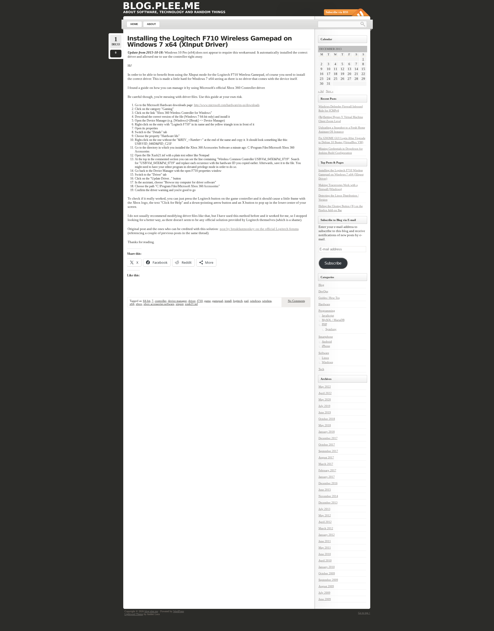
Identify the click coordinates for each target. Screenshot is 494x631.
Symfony (331, 329)
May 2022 (325, 386)
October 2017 (327, 444)
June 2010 (325, 554)
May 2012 (325, 515)
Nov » (329, 91)
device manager (177, 300)
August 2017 (326, 457)
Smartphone (326, 336)
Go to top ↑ (364, 612)
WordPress (178, 611)
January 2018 (327, 431)
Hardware (324, 304)
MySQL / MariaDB (333, 319)
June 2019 (325, 412)
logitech (238, 300)
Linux (325, 357)
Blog (321, 284)
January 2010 (327, 566)
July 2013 (324, 508)
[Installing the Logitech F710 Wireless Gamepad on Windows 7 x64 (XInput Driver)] (219, 42)
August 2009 (326, 586)
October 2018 (327, 418)
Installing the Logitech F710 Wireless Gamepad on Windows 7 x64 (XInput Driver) (341, 174)
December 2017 (328, 438)
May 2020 (325, 399)
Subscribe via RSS (337, 12)
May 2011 (325, 547)
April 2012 (325, 521)
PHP (324, 324)
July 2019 (324, 405)
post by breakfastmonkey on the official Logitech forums (259, 229)
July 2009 (324, 592)
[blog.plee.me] (161, 6)
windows (255, 300)
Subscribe (332, 263)
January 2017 (327, 476)
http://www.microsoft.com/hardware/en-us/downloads (227, 105)
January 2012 (327, 534)
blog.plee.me (151, 611)
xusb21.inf (191, 303)
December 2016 (328, 483)
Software (324, 352)
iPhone (326, 345)
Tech (321, 369)
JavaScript (328, 315)
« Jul (321, 91)
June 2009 (325, 599)
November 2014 (328, 496)
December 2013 (328, 502)
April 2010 (325, 560)
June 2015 (325, 489)
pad (246, 300)
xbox (139, 303)
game (207, 300)
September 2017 (328, 451)
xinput (179, 303)
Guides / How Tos (329, 297)
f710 (200, 300)
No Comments (296, 300)
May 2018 (325, 425)
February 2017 (327, 470)
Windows (327, 362)
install (228, 300)
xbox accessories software (159, 303)
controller (160, 300)
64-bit (146, 300)
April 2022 (325, 393)
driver (192, 300)
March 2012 (326, 528)
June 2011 (325, 541)
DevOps (323, 291)
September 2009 (328, 579)
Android (327, 341)
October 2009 (327, 573)
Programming (327, 310)
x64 (132, 303)
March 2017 (326, 463)
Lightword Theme (134, 614)
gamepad (217, 300)
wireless (266, 300)
